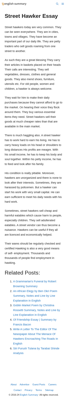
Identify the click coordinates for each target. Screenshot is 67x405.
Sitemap (49, 390)
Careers (52, 384)
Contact (18, 390)
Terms (39, 390)
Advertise (24, 384)
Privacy (28, 390)
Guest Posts (38, 384)
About (14, 384)
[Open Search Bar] (57, 4)
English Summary (29, 394)
